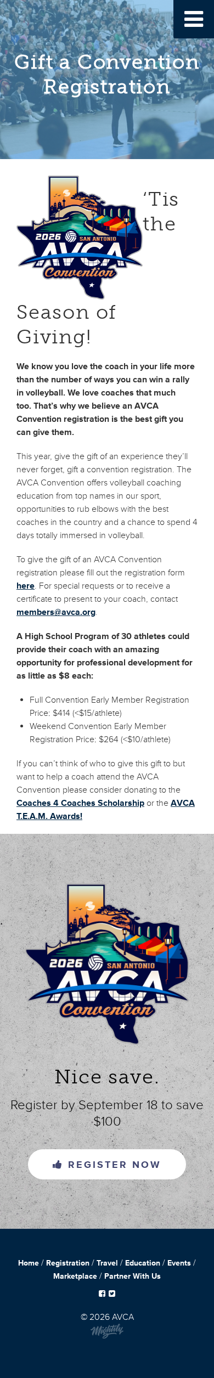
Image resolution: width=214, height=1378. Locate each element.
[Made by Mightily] (107, 1336)
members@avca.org (55, 612)
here (25, 585)
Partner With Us (132, 1276)
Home (28, 1263)
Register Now (112, 1165)
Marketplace (75, 1276)
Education (142, 1263)
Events (179, 1263)
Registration (67, 1263)
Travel (107, 1263)
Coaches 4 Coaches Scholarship (80, 803)
